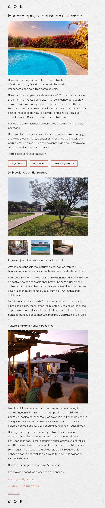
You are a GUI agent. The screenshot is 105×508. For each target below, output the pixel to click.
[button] (9, 6)
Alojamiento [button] (17, 163)
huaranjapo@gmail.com (22, 479)
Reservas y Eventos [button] (64, 163)
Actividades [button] (39, 163)
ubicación (14, 493)
